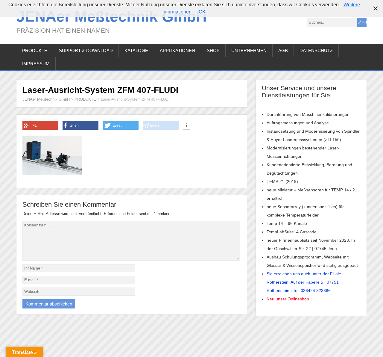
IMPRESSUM (36, 63)
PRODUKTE (34, 50)
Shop (213, 50)
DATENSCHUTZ (316, 50)
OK (202, 11)
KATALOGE (136, 50)
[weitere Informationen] (186, 125)
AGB (283, 50)
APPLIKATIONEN (177, 50)
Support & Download (86, 50)
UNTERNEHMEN (249, 50)
